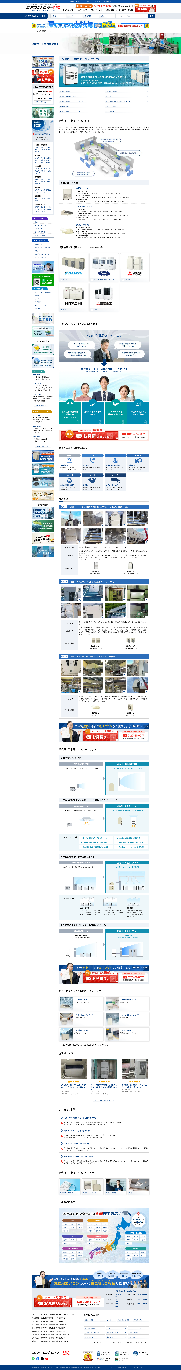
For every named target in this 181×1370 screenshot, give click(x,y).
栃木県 (136, 1252)
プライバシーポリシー (114, 1342)
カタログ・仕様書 (40, 305)
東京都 (143, 1255)
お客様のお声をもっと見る (103, 1100)
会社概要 (131, 10)
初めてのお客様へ (68, 10)
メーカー (72, 16)
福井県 (91, 1227)
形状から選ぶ (89, 1320)
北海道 (129, 1236)
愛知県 (105, 1231)
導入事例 (108, 96)
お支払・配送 (110, 10)
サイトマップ (98, 1342)
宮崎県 (80, 1255)
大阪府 (65, 1227)
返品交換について (113, 1333)
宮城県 (136, 1240)
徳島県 (91, 1240)
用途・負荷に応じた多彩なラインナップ (118, 101)
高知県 (91, 1243)
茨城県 (129, 1252)
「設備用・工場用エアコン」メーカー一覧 (119, 91)
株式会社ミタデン (142, 1342)
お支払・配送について (92, 1333)
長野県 (105, 1227)
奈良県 (73, 1227)
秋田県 (129, 1240)
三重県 (80, 1227)
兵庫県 (80, 1224)
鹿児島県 (65, 1259)
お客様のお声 (64, 106)
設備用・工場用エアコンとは (69, 91)
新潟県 (91, 1224)
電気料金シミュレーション (43, 251)
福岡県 (65, 1252)
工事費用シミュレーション (43, 254)
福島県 (129, 1243)
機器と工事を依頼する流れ (68, 96)
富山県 (98, 1224)
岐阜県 (91, 1231)
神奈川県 (128, 1259)
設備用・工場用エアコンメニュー (70, 111)
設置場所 (88, 16)
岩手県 (143, 1236)
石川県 (105, 1224)
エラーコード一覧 (40, 257)
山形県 (143, 1240)
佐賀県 (73, 1252)
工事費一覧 (38, 244)
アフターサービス (96, 10)
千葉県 (136, 1255)
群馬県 (143, 1252)
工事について (82, 10)
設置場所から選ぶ (123, 1320)
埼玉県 (129, 1255)
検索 (151, 16)
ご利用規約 (128, 1342)
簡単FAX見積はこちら (42, 102)
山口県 (73, 1243)
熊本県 (65, 1255)
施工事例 (110, 1337)
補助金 (37, 295)
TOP (33, 31)
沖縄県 (73, 1259)
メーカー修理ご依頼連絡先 (43, 292)
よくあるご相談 (111, 106)
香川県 (98, 1240)
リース (37, 299)
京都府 (65, 1224)
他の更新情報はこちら (42, 406)
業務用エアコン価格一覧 (43, 247)
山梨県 (98, 1227)
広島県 (65, 1243)
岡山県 (80, 1240)
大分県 (73, 1255)
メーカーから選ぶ (107, 1320)
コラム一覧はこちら (42, 446)
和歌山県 (65, 1231)
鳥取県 (65, 1240)
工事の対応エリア (111, 111)
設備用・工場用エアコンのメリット (71, 101)
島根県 (73, 1240)
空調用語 (38, 309)
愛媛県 (105, 1240)
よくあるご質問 (121, 10)
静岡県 (98, 1231)
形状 (54, 16)
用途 (102, 16)
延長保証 (38, 302)
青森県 (136, 1236)
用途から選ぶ (138, 1320)
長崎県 (80, 1252)
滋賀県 (73, 1224)
